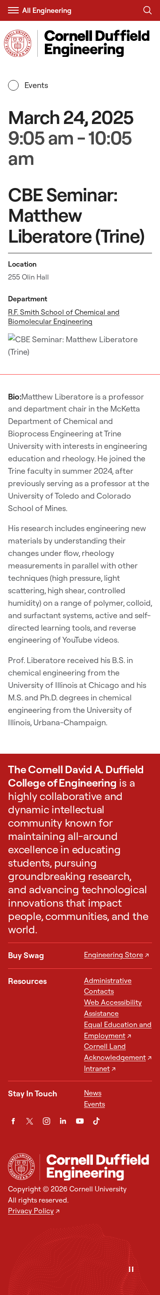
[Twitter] (29, 1121)
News (92, 1092)
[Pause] (131, 1270)
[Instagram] (46, 1121)
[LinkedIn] (63, 1121)
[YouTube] (80, 1121)
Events (36, 85)
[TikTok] (96, 1121)
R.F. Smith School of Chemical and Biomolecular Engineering (64, 317)
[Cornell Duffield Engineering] (96, 1167)
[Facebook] (13, 1121)
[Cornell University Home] (21, 1166)
